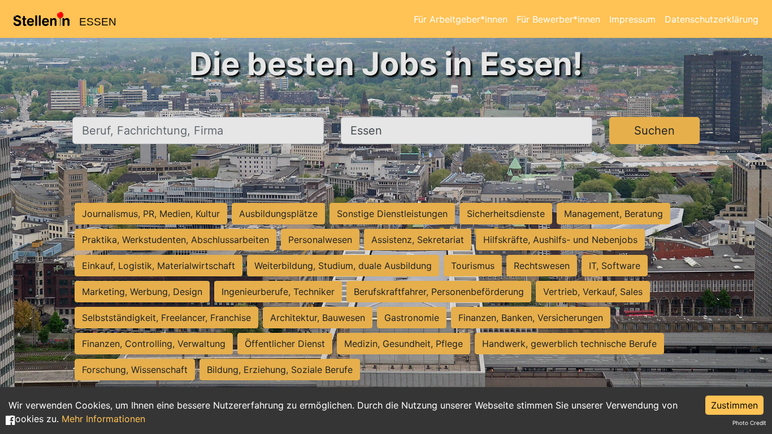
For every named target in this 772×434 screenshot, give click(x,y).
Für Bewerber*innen (558, 19)
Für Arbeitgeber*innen (461, 19)
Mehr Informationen (103, 418)
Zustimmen (734, 405)
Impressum (632, 19)
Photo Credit (749, 422)
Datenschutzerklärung (711, 19)
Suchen (654, 130)
